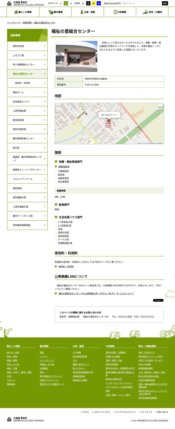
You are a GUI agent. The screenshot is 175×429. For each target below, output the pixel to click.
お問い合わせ (162, 412)
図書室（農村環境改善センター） (27, 158)
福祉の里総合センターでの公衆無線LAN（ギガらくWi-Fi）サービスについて (96, 293)
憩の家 (16, 147)
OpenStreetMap (149, 143)
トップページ (13, 22)
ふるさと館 (18, 55)
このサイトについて (102, 412)
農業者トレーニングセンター (27, 169)
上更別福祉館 (19, 110)
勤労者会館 (18, 120)
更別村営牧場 (19, 129)
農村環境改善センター (24, 138)
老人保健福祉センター (24, 64)
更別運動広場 (19, 197)
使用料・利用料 (66, 266)
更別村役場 (18, 46)
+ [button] (58, 106)
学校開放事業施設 (21, 225)
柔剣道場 (17, 188)
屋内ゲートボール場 (23, 215)
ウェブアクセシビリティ (125, 412)
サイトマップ (146, 412)
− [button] (58, 109)
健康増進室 (64, 166)
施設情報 (27, 22)
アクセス (85, 412)
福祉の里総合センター (45, 22)
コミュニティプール (23, 178)
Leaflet (139, 143)
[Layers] (160, 106)
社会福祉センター (21, 101)
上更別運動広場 (20, 206)
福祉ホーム (18, 92)
